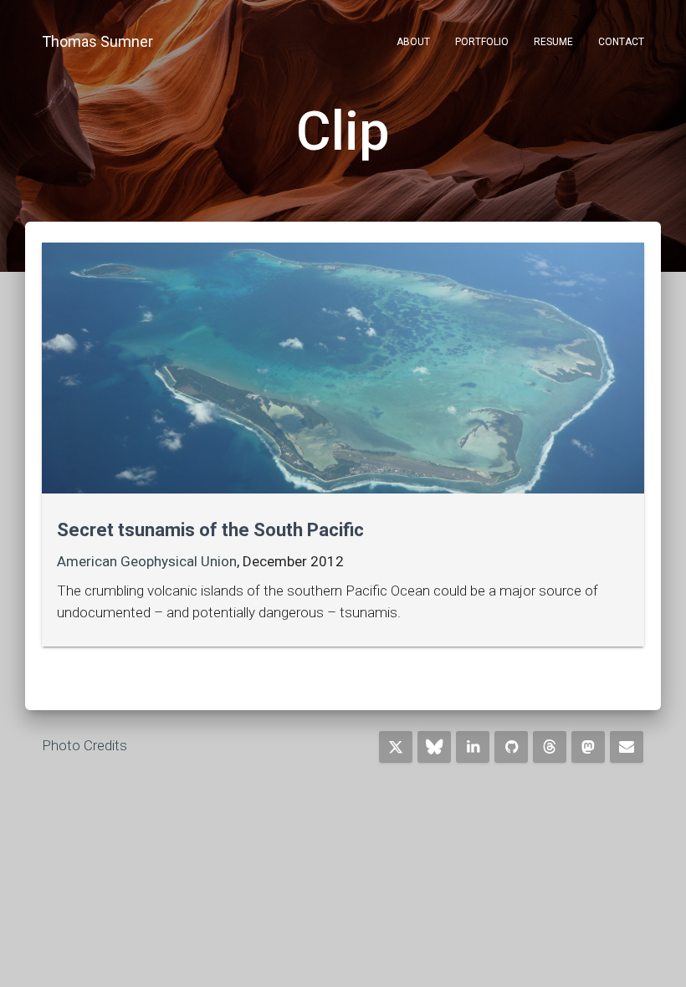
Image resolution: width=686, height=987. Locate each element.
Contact (621, 42)
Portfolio (482, 42)
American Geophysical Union (147, 561)
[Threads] (549, 747)
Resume (553, 42)
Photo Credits (84, 745)
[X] (395, 747)
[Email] (626, 747)
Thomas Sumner (97, 41)
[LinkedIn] (472, 747)
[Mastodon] (588, 747)
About (413, 42)
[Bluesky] (434, 747)
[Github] (511, 747)
